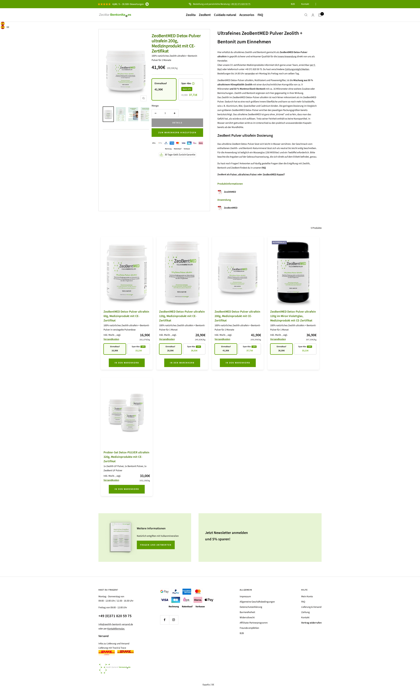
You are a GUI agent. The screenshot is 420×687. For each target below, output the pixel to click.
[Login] (312, 15)
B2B (293, 4)
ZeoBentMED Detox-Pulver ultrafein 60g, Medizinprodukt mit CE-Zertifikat (126, 316)
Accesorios (246, 15)
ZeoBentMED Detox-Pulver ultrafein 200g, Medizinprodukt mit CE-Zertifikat (176, 43)
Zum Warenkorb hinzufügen (177, 132)
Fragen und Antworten (155, 544)
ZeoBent (205, 15)
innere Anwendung (286, 56)
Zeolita (191, 15)
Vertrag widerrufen (311, 622)
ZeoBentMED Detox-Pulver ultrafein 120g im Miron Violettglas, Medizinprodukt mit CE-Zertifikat (293, 316)
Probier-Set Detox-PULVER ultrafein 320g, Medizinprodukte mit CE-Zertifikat (126, 456)
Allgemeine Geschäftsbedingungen (257, 601)
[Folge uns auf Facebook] (164, 619)
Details (177, 122)
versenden (250, 73)
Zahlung (305, 612)
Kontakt (305, 4)
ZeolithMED (230, 192)
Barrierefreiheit (247, 612)
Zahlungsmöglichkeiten (297, 69)
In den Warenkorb (127, 362)
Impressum (245, 596)
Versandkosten (111, 339)
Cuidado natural (225, 15)
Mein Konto (307, 596)
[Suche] (305, 14)
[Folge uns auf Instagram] (173, 619)
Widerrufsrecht (247, 617)
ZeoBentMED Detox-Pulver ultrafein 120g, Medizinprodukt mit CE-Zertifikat (182, 316)
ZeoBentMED (230, 208)
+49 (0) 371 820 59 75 (240, 4)
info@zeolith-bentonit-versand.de (115, 624)
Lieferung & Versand (311, 607)
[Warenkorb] (320, 14)
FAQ (260, 15)
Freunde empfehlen (249, 628)
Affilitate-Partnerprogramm (254, 622)
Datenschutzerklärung (251, 607)
